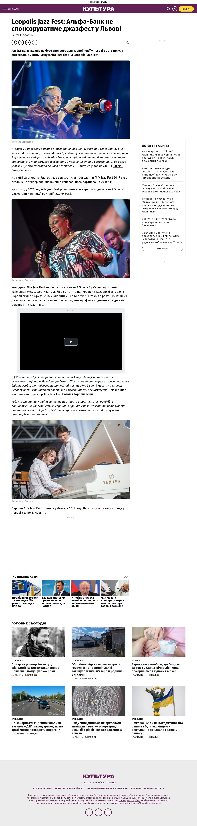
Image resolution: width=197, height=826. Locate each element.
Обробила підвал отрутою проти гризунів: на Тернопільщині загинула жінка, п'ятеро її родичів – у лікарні (98, 669)
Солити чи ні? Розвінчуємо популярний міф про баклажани (159, 222)
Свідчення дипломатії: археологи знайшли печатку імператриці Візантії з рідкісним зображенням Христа (162, 237)
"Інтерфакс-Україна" (129, 800)
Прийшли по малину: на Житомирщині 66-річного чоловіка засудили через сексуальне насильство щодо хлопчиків (160, 205)
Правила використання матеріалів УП (107, 788)
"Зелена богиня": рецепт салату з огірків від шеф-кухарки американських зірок (161, 188)
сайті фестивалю (28, 177)
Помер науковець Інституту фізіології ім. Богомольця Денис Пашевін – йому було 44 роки (35, 667)
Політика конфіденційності (69, 788)
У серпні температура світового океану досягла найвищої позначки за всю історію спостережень (159, 173)
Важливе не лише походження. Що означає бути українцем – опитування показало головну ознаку (157, 728)
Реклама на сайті (42, 788)
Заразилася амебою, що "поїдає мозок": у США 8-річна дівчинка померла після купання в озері (156, 667)
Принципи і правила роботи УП (147, 788)
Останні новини (155, 145)
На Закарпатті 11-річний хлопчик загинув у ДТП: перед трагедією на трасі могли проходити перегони (161, 156)
